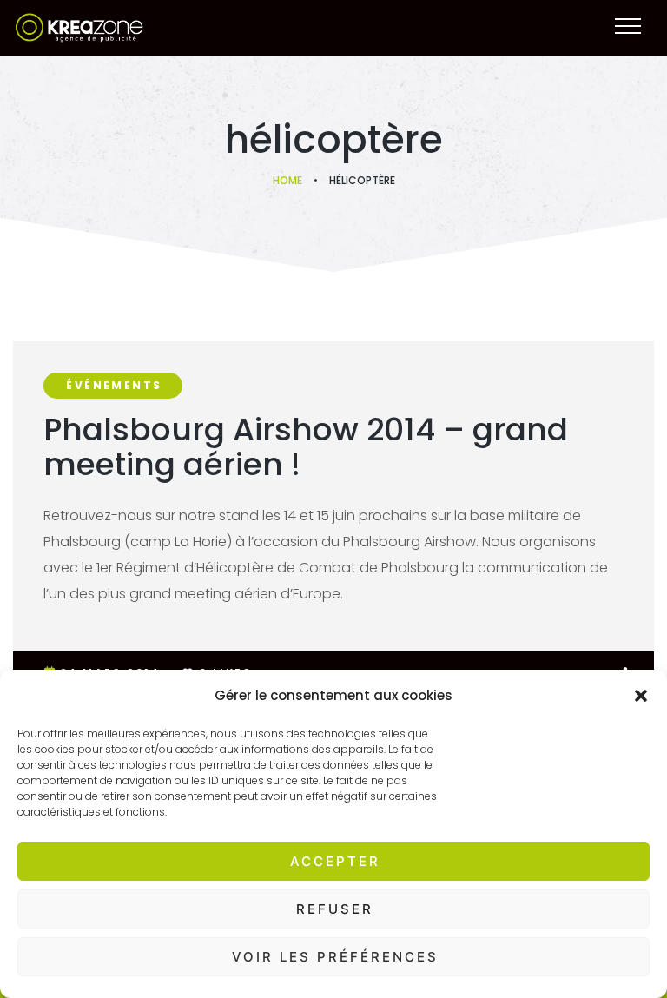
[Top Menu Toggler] (628, 26)
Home (287, 180)
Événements (114, 385)
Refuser (334, 909)
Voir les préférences (335, 956)
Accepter (335, 861)
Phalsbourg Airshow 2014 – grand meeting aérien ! (305, 446)
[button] (641, 695)
